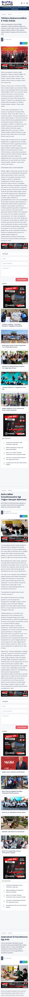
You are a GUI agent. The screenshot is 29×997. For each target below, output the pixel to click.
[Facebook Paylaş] (21, 43)
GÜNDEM (10, 490)
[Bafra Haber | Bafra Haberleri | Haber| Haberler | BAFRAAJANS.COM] (8, 3)
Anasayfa (4, 14)
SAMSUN (10, 14)
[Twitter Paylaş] (23, 43)
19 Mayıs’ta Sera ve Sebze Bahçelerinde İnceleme (14, 8)
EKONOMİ (10, 933)
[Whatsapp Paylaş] (26, 43)
